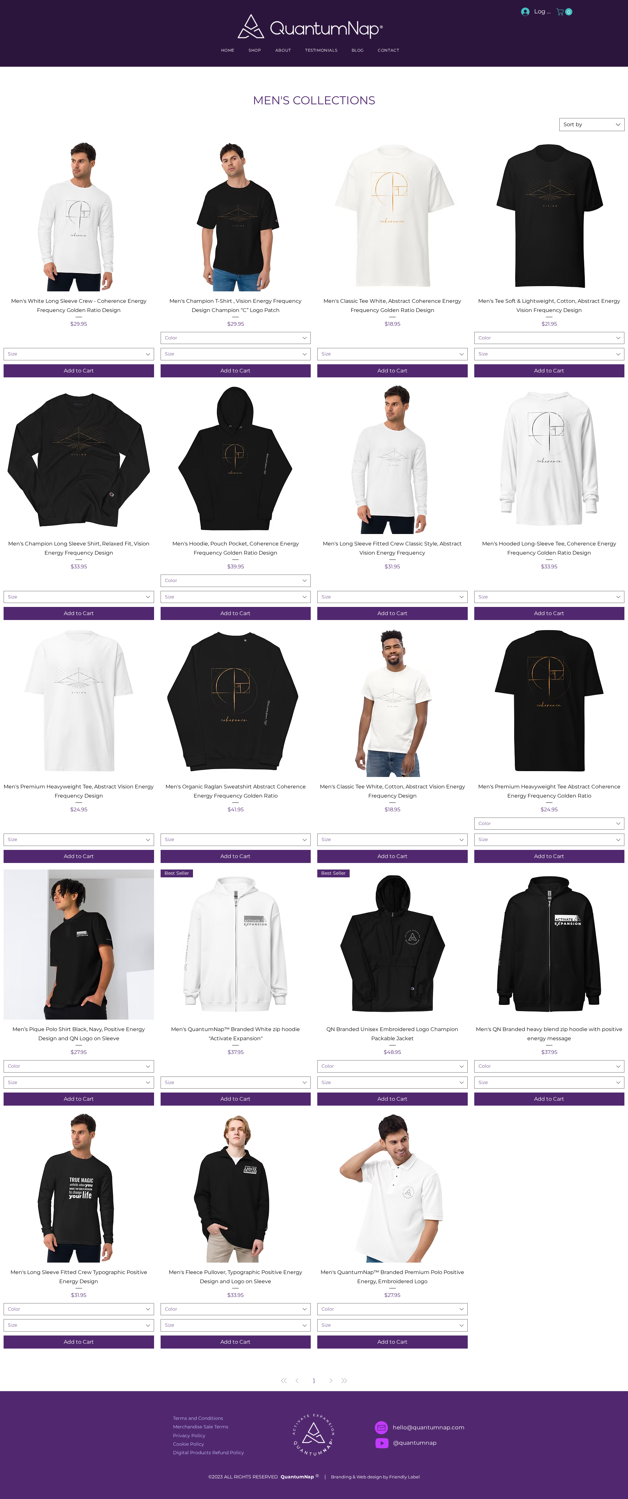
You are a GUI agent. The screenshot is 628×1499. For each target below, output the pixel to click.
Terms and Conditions (198, 1418)
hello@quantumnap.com (428, 1427)
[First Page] (284, 1380)
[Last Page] (344, 1380)
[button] (565, 11)
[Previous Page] (297, 1380)
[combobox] (592, 124)
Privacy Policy (189, 1436)
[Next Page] (331, 1380)
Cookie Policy (188, 1444)
